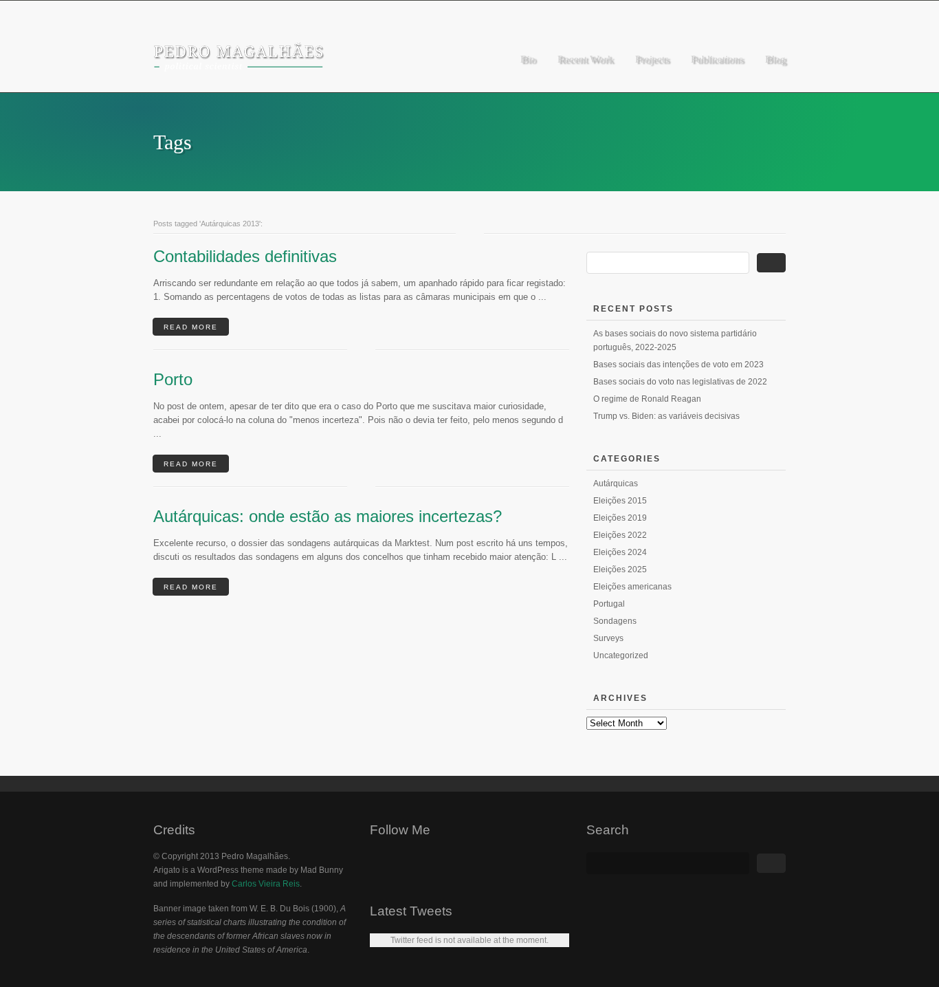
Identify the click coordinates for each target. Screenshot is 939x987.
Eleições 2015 (620, 501)
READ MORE (191, 327)
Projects (652, 59)
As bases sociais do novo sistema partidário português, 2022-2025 (675, 340)
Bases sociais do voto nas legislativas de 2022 (680, 382)
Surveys (608, 638)
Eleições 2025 (620, 569)
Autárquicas (615, 483)
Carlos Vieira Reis (266, 884)
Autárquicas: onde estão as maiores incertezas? (327, 516)
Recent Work (585, 59)
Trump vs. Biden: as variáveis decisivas (666, 416)
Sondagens (615, 621)
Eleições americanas (632, 587)
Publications (717, 59)
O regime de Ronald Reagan (647, 399)
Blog (775, 59)
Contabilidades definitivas (245, 256)
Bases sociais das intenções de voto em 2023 (678, 364)
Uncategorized (620, 655)
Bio (527, 59)
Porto (172, 379)
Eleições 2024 (620, 552)
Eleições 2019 (620, 518)
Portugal (609, 604)
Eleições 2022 (620, 535)
